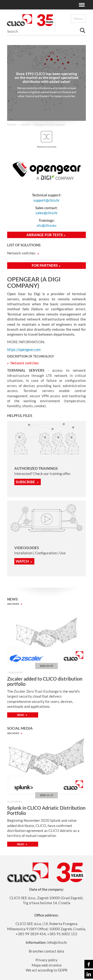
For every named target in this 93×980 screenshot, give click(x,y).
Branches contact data (46, 951)
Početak (11, 124)
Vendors (25, 124)
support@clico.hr (46, 200)
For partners (45, 265)
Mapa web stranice (47, 965)
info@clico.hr (57, 942)
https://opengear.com (24, 349)
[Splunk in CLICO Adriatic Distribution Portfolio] (46, 766)
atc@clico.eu (46, 225)
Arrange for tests (44, 235)
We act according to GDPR (46, 970)
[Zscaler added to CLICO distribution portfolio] (46, 636)
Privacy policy (46, 960)
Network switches (21, 253)
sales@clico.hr (47, 213)
